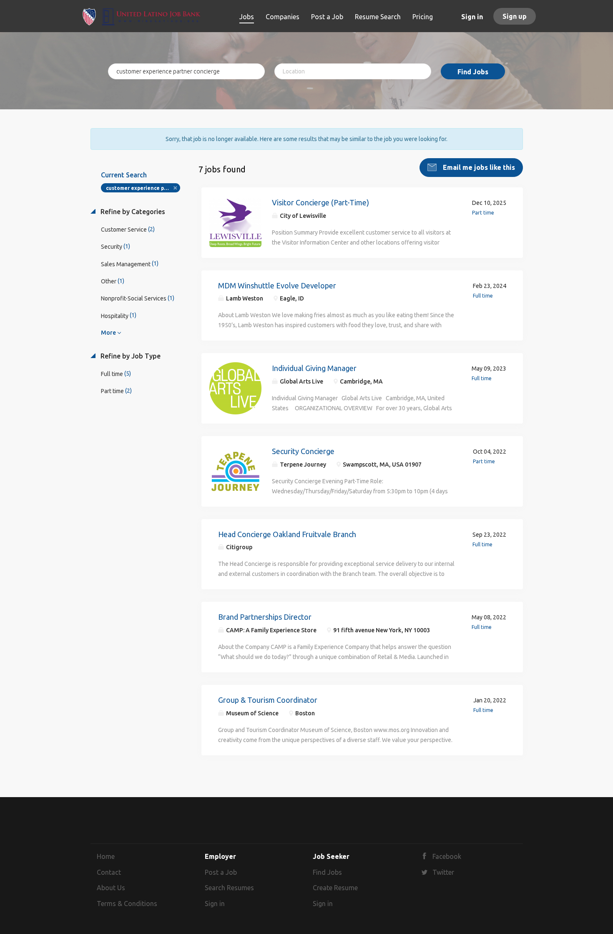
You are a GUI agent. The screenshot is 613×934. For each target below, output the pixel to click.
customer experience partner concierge (143, 188)
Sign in (472, 16)
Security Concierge (303, 451)
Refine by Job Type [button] (130, 356)
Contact (109, 872)
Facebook (446, 856)
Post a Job (221, 872)
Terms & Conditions (127, 903)
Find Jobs (472, 72)
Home (106, 856)
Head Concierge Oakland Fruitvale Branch (287, 534)
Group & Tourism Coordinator (267, 700)
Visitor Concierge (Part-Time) (320, 202)
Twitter (443, 872)
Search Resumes (229, 887)
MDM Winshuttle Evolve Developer (277, 285)
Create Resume (335, 887)
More (108, 332)
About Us (111, 887)
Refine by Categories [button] (132, 211)
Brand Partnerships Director (265, 617)
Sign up (514, 16)
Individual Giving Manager (314, 368)
